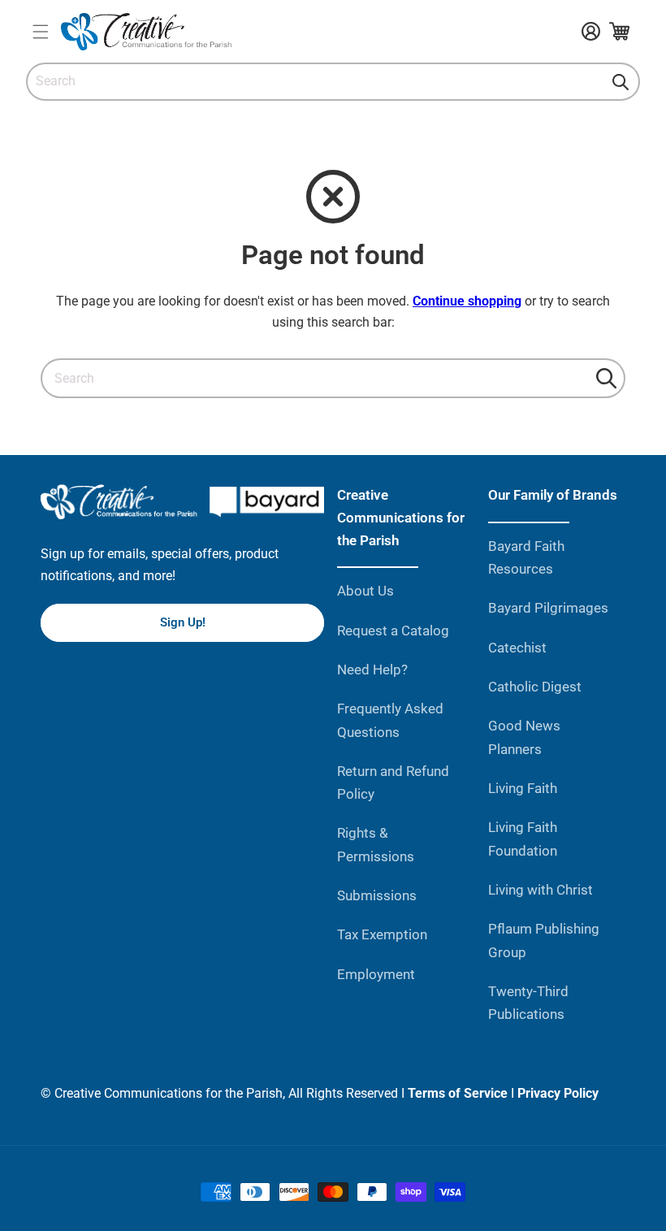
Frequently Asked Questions (390, 719)
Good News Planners (524, 736)
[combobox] (333, 81)
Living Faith (522, 788)
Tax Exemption (382, 934)
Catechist (517, 647)
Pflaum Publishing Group (543, 940)
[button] (40, 31)
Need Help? (372, 669)
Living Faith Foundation (522, 838)
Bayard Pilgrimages (548, 608)
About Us (365, 591)
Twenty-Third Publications (528, 1002)
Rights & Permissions (375, 844)
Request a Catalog (393, 630)
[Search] (620, 82)
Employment (376, 974)
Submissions (377, 895)
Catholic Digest (535, 686)
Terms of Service (458, 1093)
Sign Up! (182, 622)
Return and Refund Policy (393, 782)
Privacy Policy (558, 1093)
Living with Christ (540, 890)
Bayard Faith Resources (526, 557)
